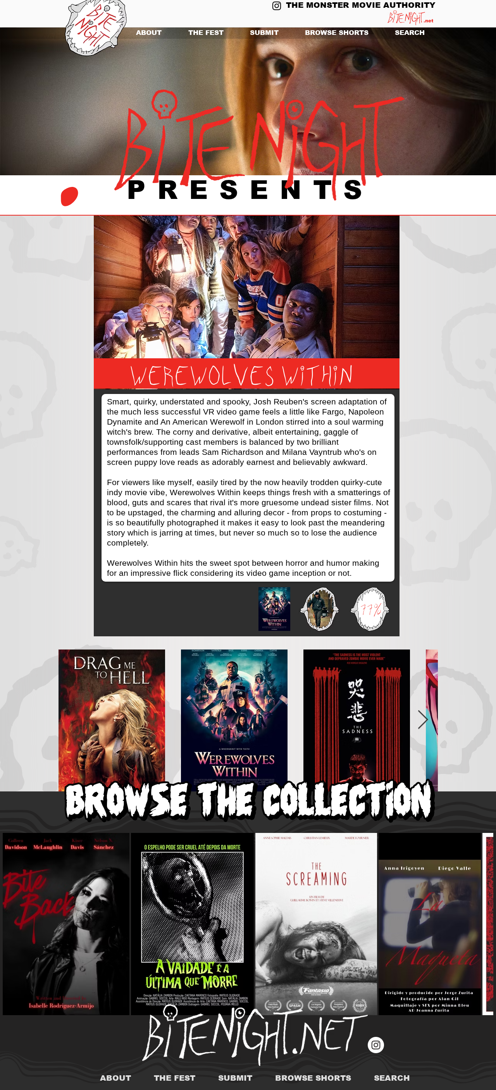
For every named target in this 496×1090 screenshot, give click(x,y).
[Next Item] (423, 720)
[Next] (452, 102)
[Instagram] (276, 6)
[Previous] (43, 102)
